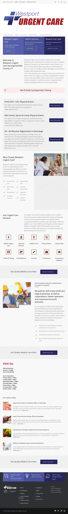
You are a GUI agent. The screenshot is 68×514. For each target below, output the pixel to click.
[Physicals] (46, 237)
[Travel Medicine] (21, 252)
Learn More (30, 48)
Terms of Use (39, 499)
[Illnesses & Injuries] (21, 237)
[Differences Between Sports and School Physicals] (7, 446)
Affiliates (22, 493)
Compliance (39, 487)
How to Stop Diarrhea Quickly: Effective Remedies (28, 416)
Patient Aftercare (24, 503)
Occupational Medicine (45, 35)
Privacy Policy (39, 493)
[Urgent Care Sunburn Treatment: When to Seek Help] (7, 406)
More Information (55, 105)
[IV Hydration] (46, 252)
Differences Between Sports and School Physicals (28, 443)
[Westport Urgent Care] (34, 18)
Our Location (22, 2)
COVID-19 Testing (24, 500)
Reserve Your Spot (31, 2)
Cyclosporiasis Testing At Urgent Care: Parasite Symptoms (31, 430)
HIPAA (37, 490)
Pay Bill (16, 2)
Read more (25, 410)
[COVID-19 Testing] (8, 252)
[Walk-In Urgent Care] (8, 237)
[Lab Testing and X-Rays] (59, 237)
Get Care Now (16, 478)
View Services (37, 477)
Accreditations (23, 490)
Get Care (8, 51)
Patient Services (33, 35)
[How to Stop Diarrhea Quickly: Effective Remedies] (7, 419)
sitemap (38, 496)
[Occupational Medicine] (59, 252)
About (21, 487)
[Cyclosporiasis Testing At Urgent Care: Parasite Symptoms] (7, 433)
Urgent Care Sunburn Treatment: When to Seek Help (29, 403)
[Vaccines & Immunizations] (34, 252)
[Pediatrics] (34, 237)
